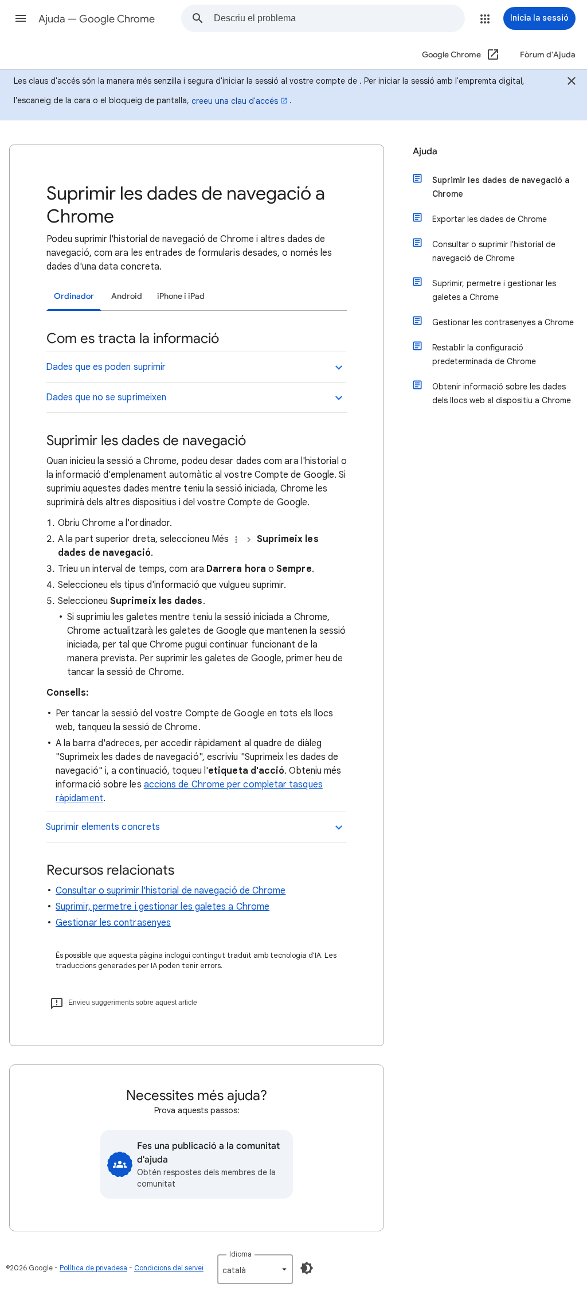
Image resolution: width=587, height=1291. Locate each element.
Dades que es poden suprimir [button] (106, 367)
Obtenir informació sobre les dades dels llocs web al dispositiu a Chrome (501, 393)
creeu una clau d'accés (234, 101)
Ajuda (425, 151)
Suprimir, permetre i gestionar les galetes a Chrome (162, 906)
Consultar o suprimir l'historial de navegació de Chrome (170, 890)
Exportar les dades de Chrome (489, 219)
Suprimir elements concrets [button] (103, 827)
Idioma (240, 1254)
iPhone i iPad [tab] (181, 296)
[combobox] (339, 18)
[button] (20, 18)
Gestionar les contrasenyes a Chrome (503, 322)
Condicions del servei (169, 1267)
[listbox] (255, 1269)
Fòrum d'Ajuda (548, 55)
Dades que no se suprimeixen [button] (106, 397)
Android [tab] (126, 296)
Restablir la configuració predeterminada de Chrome (484, 354)
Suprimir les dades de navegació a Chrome (500, 187)
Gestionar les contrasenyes (113, 923)
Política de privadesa (93, 1267)
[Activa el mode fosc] (306, 1268)
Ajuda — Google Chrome (96, 19)
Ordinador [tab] (74, 296)
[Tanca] (571, 82)
